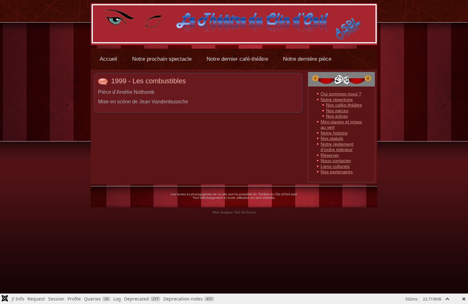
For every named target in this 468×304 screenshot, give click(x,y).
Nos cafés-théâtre (344, 104)
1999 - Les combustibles (148, 81)
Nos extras (337, 116)
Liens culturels (335, 166)
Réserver (330, 155)
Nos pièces (337, 110)
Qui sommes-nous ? (341, 93)
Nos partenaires (337, 171)
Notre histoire (334, 132)
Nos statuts (332, 138)
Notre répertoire (337, 99)
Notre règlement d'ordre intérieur (337, 147)
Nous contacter (336, 160)
